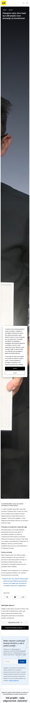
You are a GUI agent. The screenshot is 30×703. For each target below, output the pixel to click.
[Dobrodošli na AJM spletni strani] (3, 3)
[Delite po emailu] (23, 597)
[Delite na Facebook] (7, 597)
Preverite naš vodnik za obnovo (13, 627)
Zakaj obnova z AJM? (14, 622)
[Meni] (27, 3)
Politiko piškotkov (15, 353)
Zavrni (15, 373)
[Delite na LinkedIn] (15, 597)
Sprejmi (15, 368)
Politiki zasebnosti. (14, 680)
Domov (5, 10)
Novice (11, 10)
